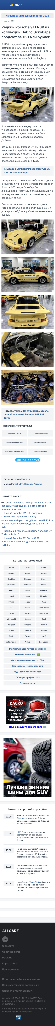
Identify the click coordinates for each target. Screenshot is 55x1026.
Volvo (27, 642)
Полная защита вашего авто (25, 726)
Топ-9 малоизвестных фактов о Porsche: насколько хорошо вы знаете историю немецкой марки (26, 506)
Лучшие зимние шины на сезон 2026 (27, 15)
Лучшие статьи (27, 683)
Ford (11, 590)
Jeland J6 (36, 865)
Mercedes (43, 613)
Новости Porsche (33, 484)
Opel (44, 619)
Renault (44, 625)
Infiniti (11, 602)
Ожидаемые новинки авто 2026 (27, 660)
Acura (11, 567)
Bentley (11, 573)
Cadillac (11, 579)
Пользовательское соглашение (20, 985)
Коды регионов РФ (40, 442)
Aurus (43, 567)
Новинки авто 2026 (14, 433)
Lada (27, 607)
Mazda (28, 613)
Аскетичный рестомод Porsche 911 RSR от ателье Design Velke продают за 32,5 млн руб (27, 523)
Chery (43, 579)
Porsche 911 (17, 484)
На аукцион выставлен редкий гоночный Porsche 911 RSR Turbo (27, 414)
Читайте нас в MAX (27, 459)
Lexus (11, 613)
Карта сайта (9, 963)
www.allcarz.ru (22, 479)
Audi (27, 567)
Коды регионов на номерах (27, 671)
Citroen (27, 585)
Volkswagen (11, 642)
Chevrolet (11, 585)
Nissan (28, 619)
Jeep (44, 602)
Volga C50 (34, 882)
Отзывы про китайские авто (14, 451)
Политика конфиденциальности (21, 979)
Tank (11, 636)
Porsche (27, 625)
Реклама (7, 957)
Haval (11, 596)
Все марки (43, 642)
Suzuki (44, 630)
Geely (27, 590)
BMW (27, 573)
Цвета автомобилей (40, 451)
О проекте (8, 945)
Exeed (43, 585)
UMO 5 (20, 832)
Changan (27, 579)
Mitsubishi (11, 619)
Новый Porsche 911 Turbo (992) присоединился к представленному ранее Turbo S (25, 541)
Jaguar (27, 602)
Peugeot (11, 625)
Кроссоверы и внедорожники (27, 666)
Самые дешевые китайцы (14, 442)
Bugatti (44, 573)
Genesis (43, 590)
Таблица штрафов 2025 (28, 677)
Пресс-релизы (10, 969)
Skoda (11, 630)
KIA (11, 607)
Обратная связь (11, 951)
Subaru (27, 630)
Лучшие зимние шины (40, 433)
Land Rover (44, 607)
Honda (27, 596)
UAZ (44, 636)
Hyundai (43, 596)
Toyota (28, 636)
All (16, 5)
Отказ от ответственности (17, 990)
